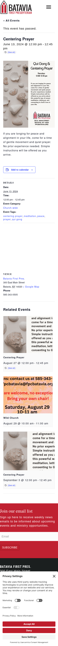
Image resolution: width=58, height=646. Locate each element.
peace (40, 216)
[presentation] (28, 334)
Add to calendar (20, 169)
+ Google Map (31, 286)
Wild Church (11, 417)
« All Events (11, 20)
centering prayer (13, 216)
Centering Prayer (13, 357)
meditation (30, 216)
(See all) (11, 52)
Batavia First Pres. (14, 278)
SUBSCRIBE (9, 547)
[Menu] (48, 7)
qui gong (17, 219)
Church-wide (10, 207)
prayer (7, 219)
